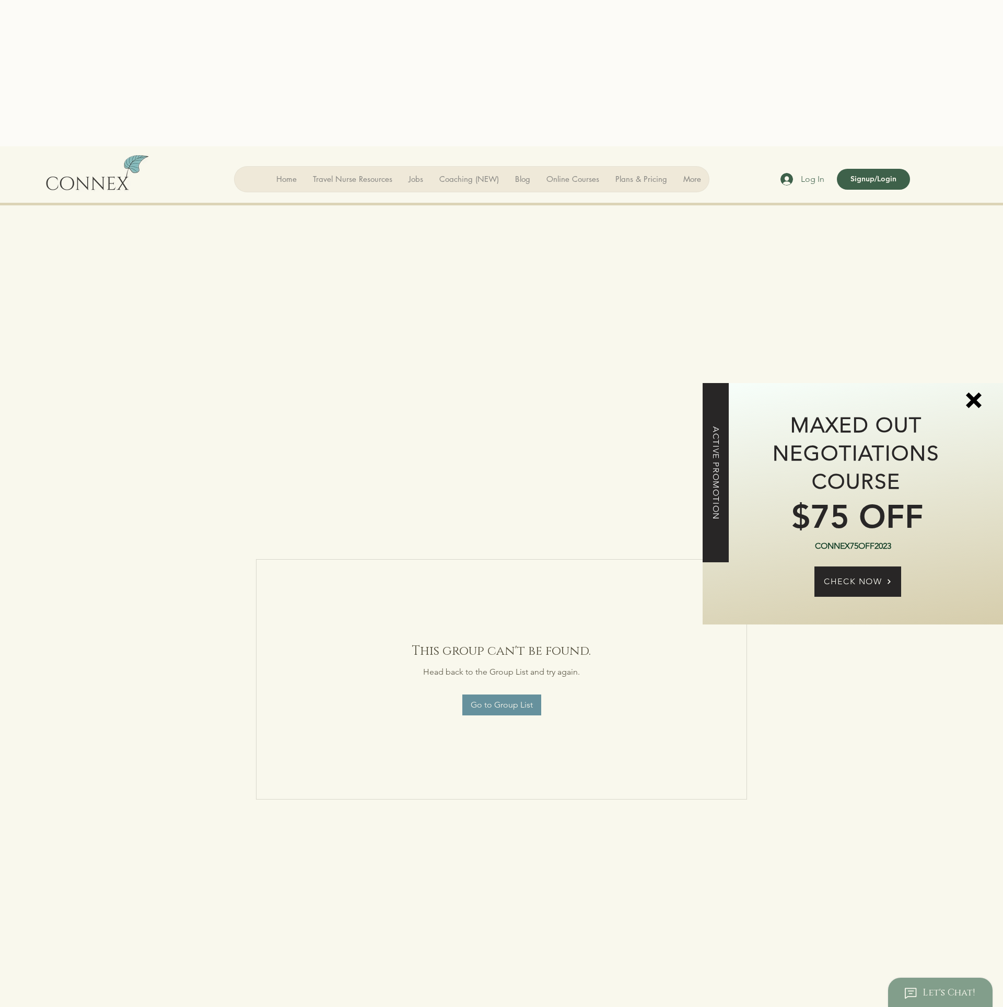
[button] (974, 400)
